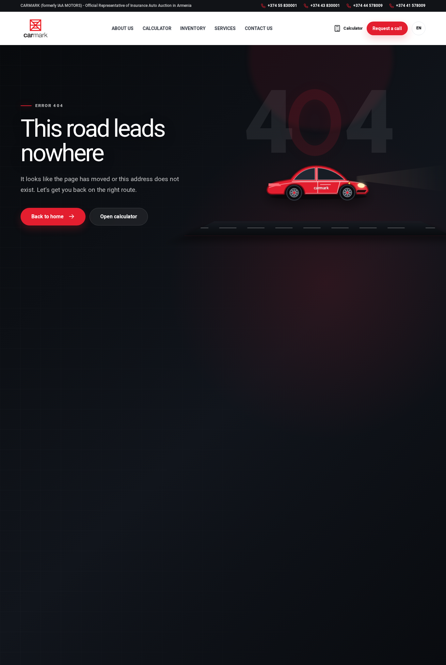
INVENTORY (193, 28)
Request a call (387, 28)
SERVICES (225, 28)
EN (418, 28)
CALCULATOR (157, 28)
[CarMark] (36, 28)
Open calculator (118, 216)
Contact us (259, 28)
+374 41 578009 (410, 5)
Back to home (53, 216)
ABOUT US (123, 28)
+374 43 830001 (325, 5)
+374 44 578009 (368, 5)
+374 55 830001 (282, 5)
